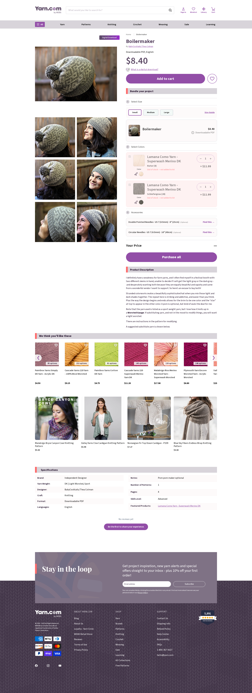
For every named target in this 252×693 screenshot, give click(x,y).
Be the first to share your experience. (126, 526)
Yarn (62, 24)
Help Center (163, 634)
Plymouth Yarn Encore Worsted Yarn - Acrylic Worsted (195, 374)
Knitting (112, 24)
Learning (210, 24)
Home (128, 34)
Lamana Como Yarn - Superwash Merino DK (179, 506)
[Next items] (213, 358)
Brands (119, 623)
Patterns (86, 24)
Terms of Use (80, 644)
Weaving (163, 24)
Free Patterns (122, 665)
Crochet (137, 24)
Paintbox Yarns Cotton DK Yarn (106, 372)
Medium (151, 112)
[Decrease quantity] (201, 159)
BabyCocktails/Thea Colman (141, 46)
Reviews (78, 639)
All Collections (123, 660)
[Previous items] (38, 358)
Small (135, 112)
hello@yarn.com (165, 655)
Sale (186, 24)
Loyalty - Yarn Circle (84, 628)
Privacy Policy (143, 592)
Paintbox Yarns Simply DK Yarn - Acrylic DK (46, 372)
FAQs (159, 644)
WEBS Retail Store (83, 634)
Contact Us (162, 618)
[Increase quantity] (210, 159)
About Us (78, 623)
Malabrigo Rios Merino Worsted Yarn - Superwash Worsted (165, 374)
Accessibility (163, 639)
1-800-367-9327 (164, 649)
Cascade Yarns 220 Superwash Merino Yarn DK (133, 374)
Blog (76, 618)
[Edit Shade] (139, 174)
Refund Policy (163, 628)
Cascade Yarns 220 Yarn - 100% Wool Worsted (76, 372)
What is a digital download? (144, 69)
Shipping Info (163, 623)
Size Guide (210, 112)
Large (166, 112)
